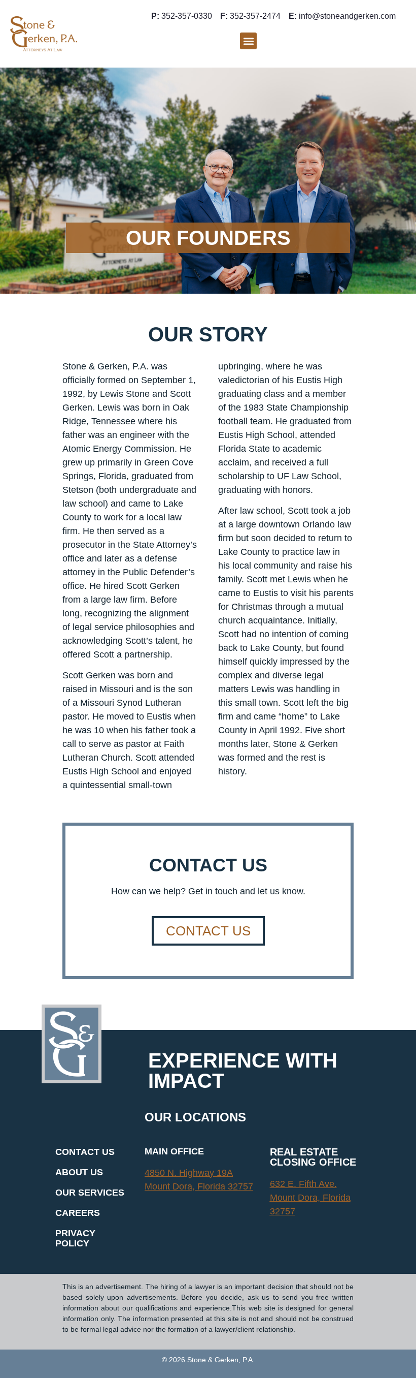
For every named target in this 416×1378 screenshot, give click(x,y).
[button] (248, 41)
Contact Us (85, 1152)
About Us (79, 1172)
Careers (77, 1213)
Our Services (89, 1192)
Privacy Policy (75, 1238)
